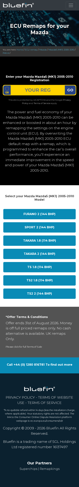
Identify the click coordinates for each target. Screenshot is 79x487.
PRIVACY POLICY (20, 397)
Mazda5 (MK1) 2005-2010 (61, 49)
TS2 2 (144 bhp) (39, 293)
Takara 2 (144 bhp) (39, 254)
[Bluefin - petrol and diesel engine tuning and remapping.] (18, 5)
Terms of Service (42, 103)
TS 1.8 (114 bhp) (39, 267)
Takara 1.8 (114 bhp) (39, 240)
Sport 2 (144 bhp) (39, 227)
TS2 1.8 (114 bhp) (39, 280)
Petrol (6, 53)
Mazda (43, 49)
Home (20, 49)
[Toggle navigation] (71, 5)
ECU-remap (31, 49)
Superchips (28, 469)
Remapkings (50, 469)
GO (70, 90)
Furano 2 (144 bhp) (39, 214)
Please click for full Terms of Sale (24, 346)
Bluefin (52, 428)
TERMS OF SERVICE (45, 402)
